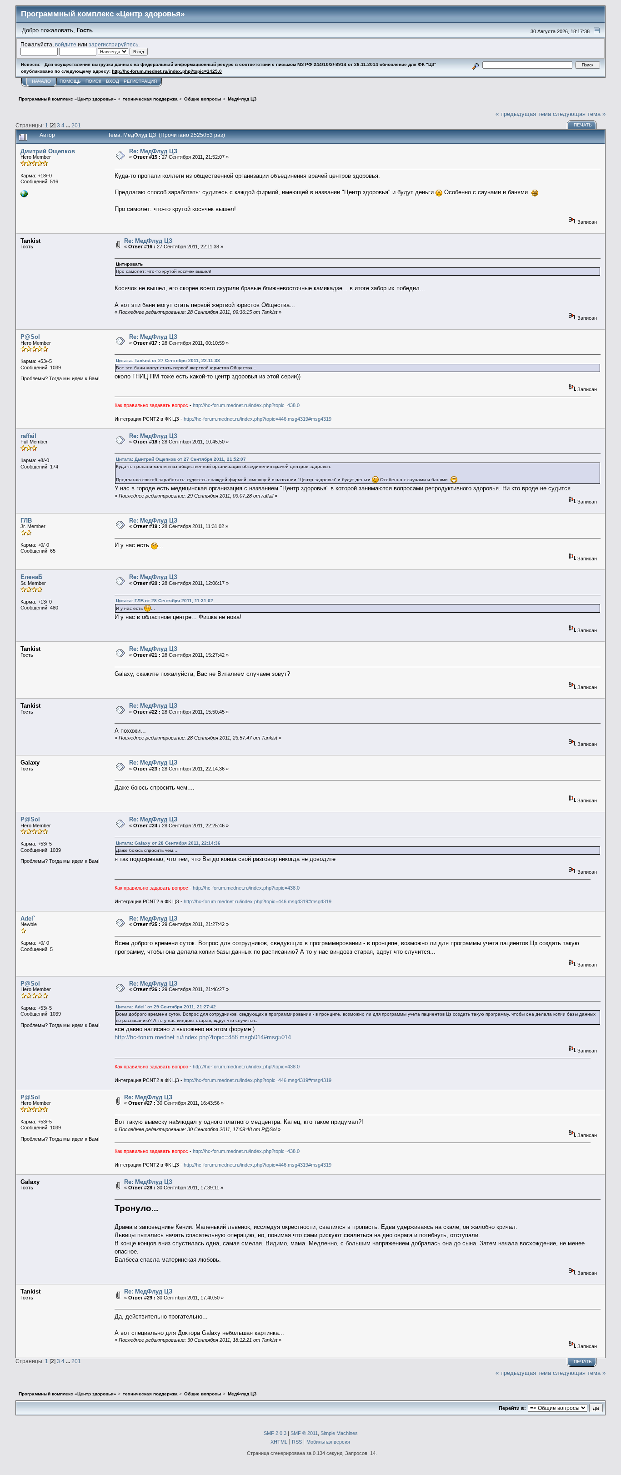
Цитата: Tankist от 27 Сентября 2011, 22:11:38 (168, 360)
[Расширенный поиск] (475, 64)
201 (76, 125)
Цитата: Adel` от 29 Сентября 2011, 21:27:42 (166, 1006)
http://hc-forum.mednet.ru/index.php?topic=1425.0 (167, 71)
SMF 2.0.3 (275, 1433)
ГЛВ (26, 520)
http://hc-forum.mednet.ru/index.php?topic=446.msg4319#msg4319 (257, 419)
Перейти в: (512, 1408)
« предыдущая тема (523, 114)
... (68, 125)
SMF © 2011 (304, 1433)
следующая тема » (579, 114)
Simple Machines (339, 1433)
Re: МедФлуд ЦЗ (153, 151)
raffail (28, 436)
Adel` (27, 918)
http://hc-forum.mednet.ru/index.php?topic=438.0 (246, 405)
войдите (65, 44)
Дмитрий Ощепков (47, 151)
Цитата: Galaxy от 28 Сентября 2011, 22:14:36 (168, 843)
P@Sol (30, 336)
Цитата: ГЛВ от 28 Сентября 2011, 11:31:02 (164, 600)
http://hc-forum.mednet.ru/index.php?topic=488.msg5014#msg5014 (203, 1037)
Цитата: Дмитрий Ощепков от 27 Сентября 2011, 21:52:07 (181, 459)
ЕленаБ (31, 577)
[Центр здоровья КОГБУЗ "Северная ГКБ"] (24, 195)
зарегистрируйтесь (113, 44)
